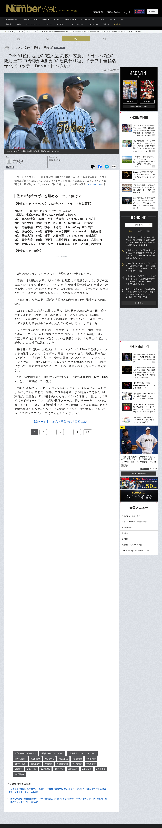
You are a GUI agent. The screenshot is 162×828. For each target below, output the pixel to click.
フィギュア (61, 24)
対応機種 (125, 539)
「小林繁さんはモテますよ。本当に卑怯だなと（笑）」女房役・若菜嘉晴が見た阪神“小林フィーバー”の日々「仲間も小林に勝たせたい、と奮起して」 (141, 241)
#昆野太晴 (91, 764)
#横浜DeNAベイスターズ (52, 753)
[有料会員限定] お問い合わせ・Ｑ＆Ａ (136, 550)
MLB (35, 19)
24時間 (139, 231)
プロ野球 (26, 19)
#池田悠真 (19, 774)
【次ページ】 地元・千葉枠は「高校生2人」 (61, 421)
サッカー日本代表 (87, 19)
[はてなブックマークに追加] (107, 167)
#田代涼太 (59, 769)
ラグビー (48, 24)
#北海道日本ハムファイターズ (82, 753)
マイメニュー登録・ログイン (132, 516)
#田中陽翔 (101, 769)
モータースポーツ (32, 24)
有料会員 (152, 11)
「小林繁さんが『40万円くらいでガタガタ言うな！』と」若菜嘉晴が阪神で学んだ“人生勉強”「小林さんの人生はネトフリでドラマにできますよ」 (141, 280)
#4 (104, 38)
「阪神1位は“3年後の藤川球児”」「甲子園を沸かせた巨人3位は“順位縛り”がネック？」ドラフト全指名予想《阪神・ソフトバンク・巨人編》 (57, 800)
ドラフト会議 (31, 31)
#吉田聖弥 (45, 769)
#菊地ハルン (20, 764)
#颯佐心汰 (63, 759)
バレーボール (93, 24)
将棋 (19, 24)
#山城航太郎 (62, 764)
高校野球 (45, 19)
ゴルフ (101, 19)
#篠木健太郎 (20, 759)
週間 (148, 231)
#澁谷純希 (87, 769)
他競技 (105, 24)
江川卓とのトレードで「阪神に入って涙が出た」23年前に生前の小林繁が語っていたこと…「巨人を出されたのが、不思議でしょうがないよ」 (141, 254)
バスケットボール (76, 24)
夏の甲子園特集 (12, 19)
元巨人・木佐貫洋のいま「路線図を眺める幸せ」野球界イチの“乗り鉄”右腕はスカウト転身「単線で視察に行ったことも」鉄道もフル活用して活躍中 (141, 293)
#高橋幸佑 (49, 759)
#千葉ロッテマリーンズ (25, 753)
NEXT (88, 432)
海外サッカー (70, 19)
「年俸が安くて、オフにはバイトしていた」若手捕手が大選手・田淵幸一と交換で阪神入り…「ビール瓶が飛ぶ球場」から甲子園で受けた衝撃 (141, 267)
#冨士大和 (77, 759)
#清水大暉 (31, 769)
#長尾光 (18, 769)
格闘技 (8, 24)
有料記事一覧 (127, 527)
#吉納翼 (48, 764)
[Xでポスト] (93, 167)
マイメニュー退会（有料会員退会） (135, 522)
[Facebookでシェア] (100, 167)
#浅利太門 (35, 759)
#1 (18, 38)
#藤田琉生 (35, 764)
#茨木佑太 (77, 764)
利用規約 (125, 533)
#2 (47, 38)
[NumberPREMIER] (139, 11)
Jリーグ (57, 19)
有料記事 (117, 24)
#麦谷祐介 (73, 769)
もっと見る (139, 303)
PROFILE (10, 167)
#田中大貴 (91, 759)
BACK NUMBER (60, 48)
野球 (11, 31)
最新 (130, 231)
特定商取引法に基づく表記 (132, 545)
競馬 (121, 19)
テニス (112, 19)
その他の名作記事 (139, 473)
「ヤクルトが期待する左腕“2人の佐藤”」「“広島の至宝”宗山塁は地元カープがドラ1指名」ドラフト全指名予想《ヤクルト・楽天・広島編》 (57, 790)
